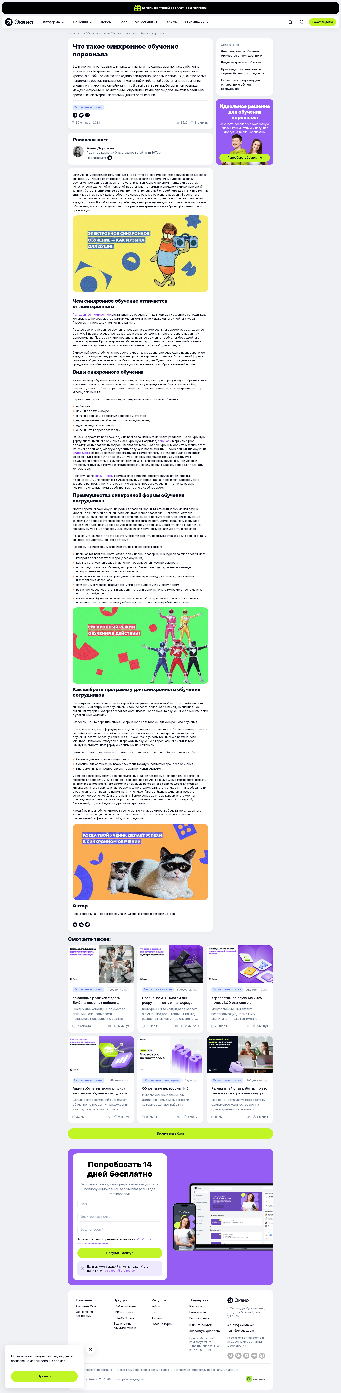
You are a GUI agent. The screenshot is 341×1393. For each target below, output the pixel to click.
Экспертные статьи (98, 33)
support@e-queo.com (122, 1270)
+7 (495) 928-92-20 (240, 1325)
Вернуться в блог (170, 1134)
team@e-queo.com (240, 1331)
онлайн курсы (104, 475)
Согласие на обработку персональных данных (206, 1369)
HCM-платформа (125, 1306)
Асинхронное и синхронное (92, 314)
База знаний (197, 1312)
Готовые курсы (162, 1324)
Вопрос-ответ (199, 1318)
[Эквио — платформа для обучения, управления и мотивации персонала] (246, 1300)
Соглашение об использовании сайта (143, 1369)
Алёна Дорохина (100, 148)
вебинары (164, 441)
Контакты (195, 1306)
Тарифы (157, 1318)
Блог (82, 33)
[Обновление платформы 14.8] (170, 1079)
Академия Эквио (87, 1306)
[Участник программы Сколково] (255, 1379)
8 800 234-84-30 (201, 1325)
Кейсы (156, 1306)
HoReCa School (124, 1318)
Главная (73, 33)
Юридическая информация (94, 1369)
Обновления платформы (84, 1313)
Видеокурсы (81, 452)
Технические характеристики (125, 1325)
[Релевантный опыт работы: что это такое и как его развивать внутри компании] (240, 1079)
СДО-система (123, 1312)
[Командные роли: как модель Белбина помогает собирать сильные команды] (101, 989)
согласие (18, 1361)
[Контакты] (301, 22)
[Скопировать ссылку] (75, 115)
